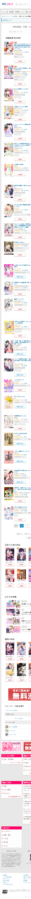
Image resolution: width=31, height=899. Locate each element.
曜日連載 (17, 11)
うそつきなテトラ (19, 380)
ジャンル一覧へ (17, 762)
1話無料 (20, 501)
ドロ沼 (6, 838)
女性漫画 (14, 16)
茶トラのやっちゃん (19, 396)
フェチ (6, 845)
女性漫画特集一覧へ (15, 796)
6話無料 (20, 84)
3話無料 (20, 119)
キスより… (7, 793)
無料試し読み (20, 276)
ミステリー (7, 831)
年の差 (6, 842)
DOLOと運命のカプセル (20, 507)
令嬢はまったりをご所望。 (21, 106)
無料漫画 (11, 11)
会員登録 (5, 875)
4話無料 (22, 564)
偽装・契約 (7, 835)
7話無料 (10, 585)
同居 (5, 786)
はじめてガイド (6, 878)
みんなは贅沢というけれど (21, 89)
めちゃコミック (6, 16)
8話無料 (22, 659)
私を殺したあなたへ (19, 242)
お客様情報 (26, 875)
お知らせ (5, 882)
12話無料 (20, 174)
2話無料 (20, 138)
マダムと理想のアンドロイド (22, 451)
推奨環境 (25, 880)
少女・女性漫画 (8, 759)
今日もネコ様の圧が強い (21, 433)
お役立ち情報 (6, 880)
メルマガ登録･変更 (7, 877)
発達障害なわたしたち (20, 415)
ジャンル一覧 (5, 11)
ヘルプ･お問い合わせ (8, 884)
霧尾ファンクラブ (19, 299)
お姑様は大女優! (18, 164)
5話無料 (20, 61)
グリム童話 (7, 789)
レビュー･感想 (24, 11)
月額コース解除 (27, 877)
